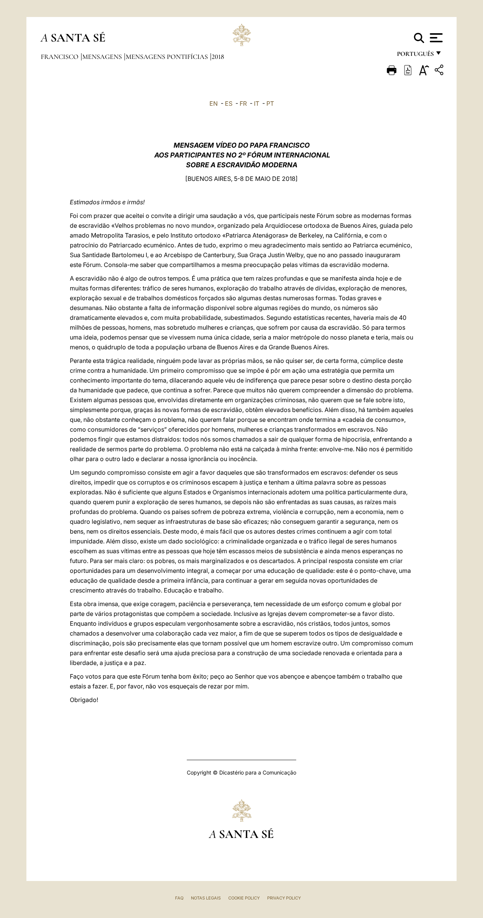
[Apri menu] (435, 37)
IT (256, 103)
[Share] (440, 71)
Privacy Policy (284, 898)
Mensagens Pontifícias (167, 56)
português (415, 56)
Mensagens (102, 56)
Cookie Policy (244, 898)
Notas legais (206, 898)
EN (213, 103)
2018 (218, 56)
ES (228, 103)
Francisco (60, 56)
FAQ (179, 898)
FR (243, 103)
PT (270, 103)
